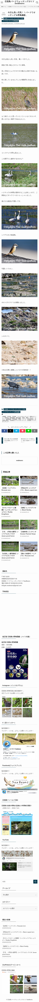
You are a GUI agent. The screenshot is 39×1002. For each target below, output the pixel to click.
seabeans (19, 460)
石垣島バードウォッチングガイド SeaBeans (19, 2)
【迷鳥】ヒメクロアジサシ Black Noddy (15, 947)
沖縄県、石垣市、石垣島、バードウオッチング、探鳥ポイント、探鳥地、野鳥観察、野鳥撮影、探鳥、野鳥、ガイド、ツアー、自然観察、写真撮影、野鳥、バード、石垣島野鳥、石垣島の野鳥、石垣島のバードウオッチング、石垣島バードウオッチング (19, 419)
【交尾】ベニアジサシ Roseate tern (14, 927)
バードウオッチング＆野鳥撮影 (10, 21)
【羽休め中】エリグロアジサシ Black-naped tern (18, 933)
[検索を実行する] (35, 882)
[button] (4, 431)
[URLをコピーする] (34, 431)
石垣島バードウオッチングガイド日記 (13, 18)
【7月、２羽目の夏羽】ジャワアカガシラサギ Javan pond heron (19, 954)
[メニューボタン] (2, 2)
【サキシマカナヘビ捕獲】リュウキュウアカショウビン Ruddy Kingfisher (19, 940)
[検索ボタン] (37, 2)
